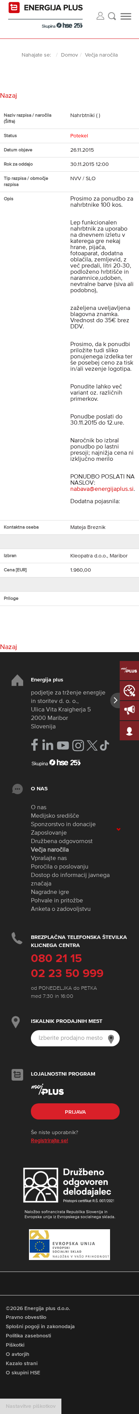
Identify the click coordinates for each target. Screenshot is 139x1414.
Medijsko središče (55, 816)
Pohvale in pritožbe (57, 901)
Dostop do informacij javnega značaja (70, 879)
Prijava (75, 1112)
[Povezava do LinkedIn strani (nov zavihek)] (48, 745)
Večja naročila (50, 850)
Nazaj (8, 95)
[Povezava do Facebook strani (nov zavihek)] (34, 744)
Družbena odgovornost (62, 841)
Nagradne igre (50, 892)
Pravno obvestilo (26, 1317)
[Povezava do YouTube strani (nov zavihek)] (63, 745)
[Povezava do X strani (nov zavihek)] (92, 745)
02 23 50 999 (67, 974)
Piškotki (15, 1345)
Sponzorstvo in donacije (63, 825)
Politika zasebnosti (28, 1336)
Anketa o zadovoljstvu (61, 909)
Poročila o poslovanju (59, 867)
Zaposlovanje (49, 833)
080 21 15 (56, 959)
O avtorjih (17, 1354)
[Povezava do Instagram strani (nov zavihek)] (78, 745)
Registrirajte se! (49, 1140)
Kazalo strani (21, 1363)
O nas (38, 808)
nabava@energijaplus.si (102, 489)
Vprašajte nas (49, 858)
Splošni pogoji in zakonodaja (40, 1326)
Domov (69, 55)
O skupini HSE (23, 1373)
